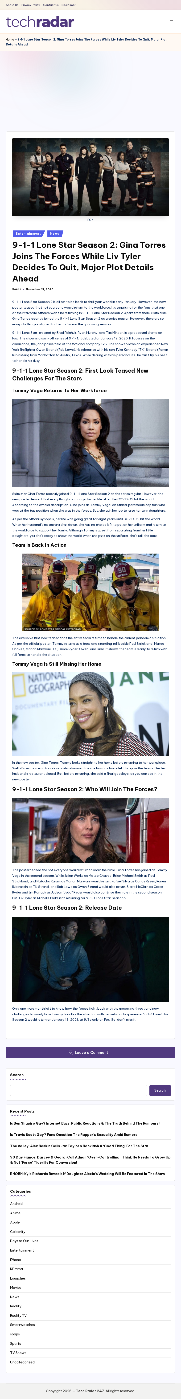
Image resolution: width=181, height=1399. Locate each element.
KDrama (16, 1269)
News (54, 233)
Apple (15, 1222)
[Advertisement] (90, 86)
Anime (15, 1213)
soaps (15, 1334)
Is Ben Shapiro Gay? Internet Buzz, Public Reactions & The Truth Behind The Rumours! (85, 1123)
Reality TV (18, 1315)
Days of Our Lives (24, 1241)
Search (17, 1075)
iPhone (15, 1260)
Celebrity (17, 1232)
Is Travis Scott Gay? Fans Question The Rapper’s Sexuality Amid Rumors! (74, 1135)
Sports (15, 1344)
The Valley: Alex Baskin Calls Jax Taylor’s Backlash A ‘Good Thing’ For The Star (79, 1146)
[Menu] (172, 21)
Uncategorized (22, 1362)
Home (10, 39)
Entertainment (28, 233)
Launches (18, 1278)
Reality (15, 1306)
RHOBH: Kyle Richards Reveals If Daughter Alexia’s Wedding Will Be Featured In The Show (87, 1174)
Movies (15, 1287)
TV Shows (18, 1353)
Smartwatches (22, 1325)
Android (16, 1204)
